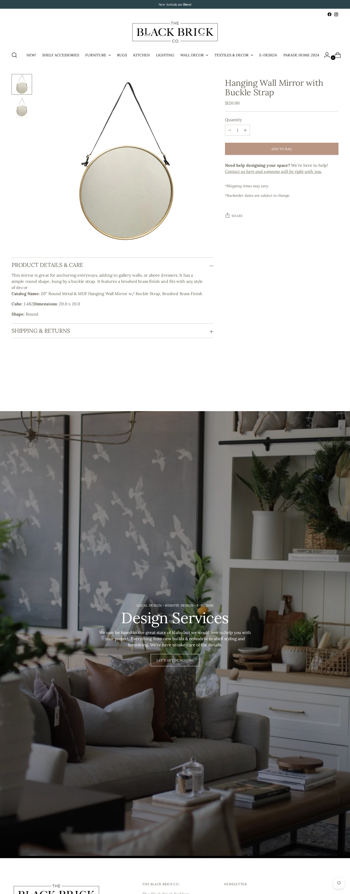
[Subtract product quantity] (245, 130)
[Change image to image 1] (22, 84)
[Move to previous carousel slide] (322, 383)
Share (237, 216)
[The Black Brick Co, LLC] (175, 32)
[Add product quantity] (229, 130)
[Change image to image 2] (22, 108)
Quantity (233, 119)
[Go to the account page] (325, 55)
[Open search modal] (14, 55)
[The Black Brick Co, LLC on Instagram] (336, 14)
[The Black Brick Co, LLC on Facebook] (329, 14)
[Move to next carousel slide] (334, 383)
